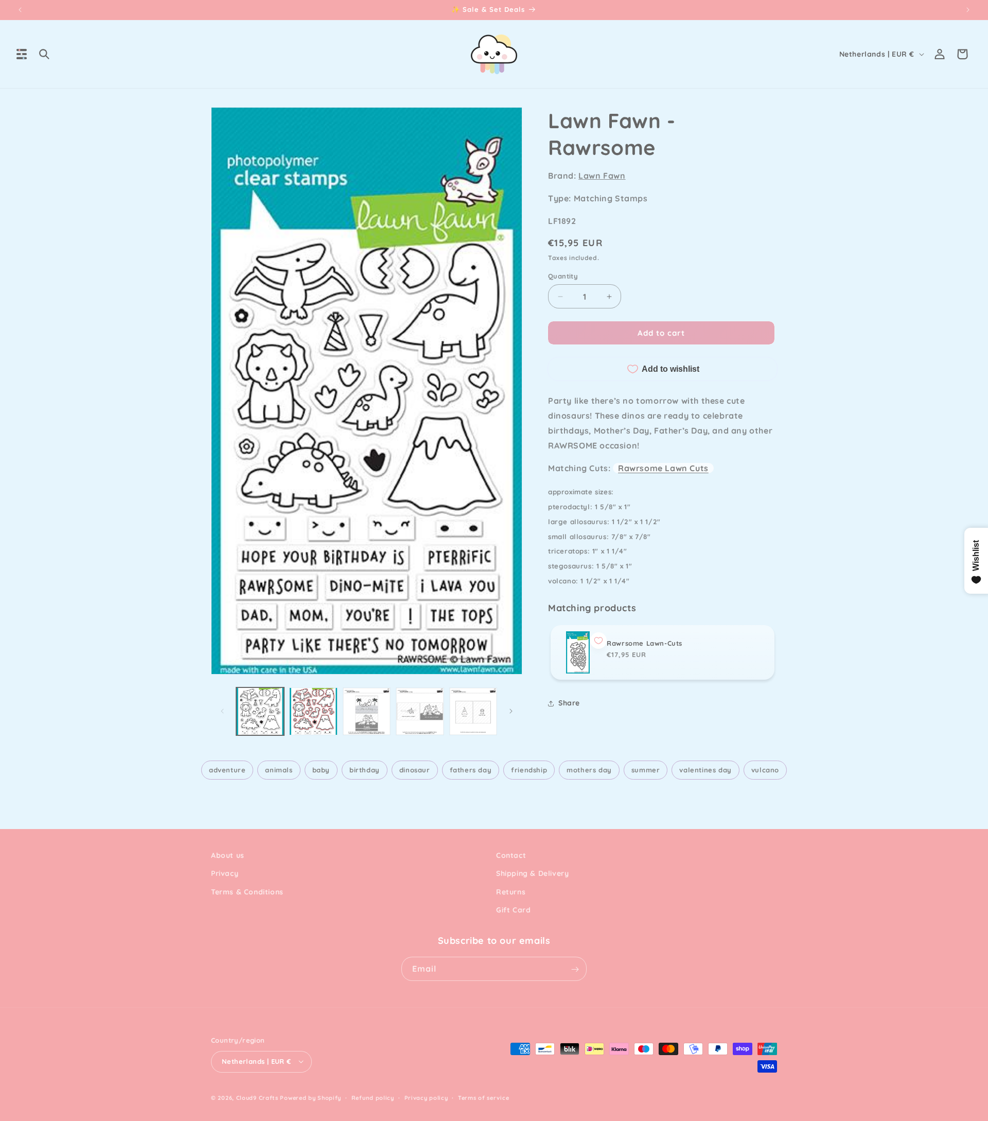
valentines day (705, 770)
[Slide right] (511, 711)
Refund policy (372, 1097)
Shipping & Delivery (532, 873)
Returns (510, 891)
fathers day (471, 770)
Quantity (563, 276)
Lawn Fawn (601, 175)
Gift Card (513, 910)
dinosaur (414, 770)
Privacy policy (426, 1097)
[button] (21, 54)
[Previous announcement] (20, 10)
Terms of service (483, 1097)
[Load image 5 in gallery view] (473, 711)
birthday (364, 770)
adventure (227, 770)
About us (227, 855)
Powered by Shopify (310, 1097)
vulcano (765, 770)
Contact (511, 855)
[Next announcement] (968, 10)
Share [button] (569, 703)
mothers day (589, 770)
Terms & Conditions (247, 891)
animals (278, 770)
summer (645, 770)
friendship (529, 770)
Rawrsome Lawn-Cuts (644, 643)
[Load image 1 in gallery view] (260, 711)
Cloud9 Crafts (257, 1097)
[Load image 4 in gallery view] (420, 711)
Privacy (224, 873)
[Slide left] (222, 711)
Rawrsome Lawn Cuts (663, 468)
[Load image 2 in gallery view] (313, 711)
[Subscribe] (574, 969)
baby (321, 770)
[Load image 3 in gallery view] (367, 711)
